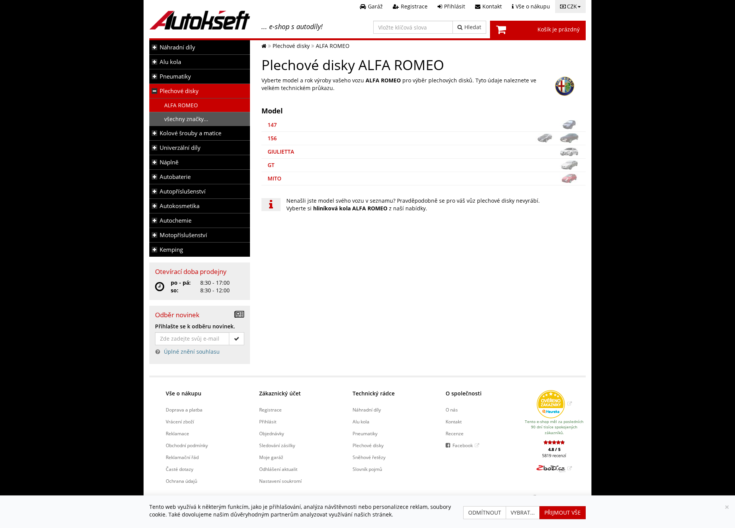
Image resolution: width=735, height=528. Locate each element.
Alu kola (170, 62)
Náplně (169, 162)
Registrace (270, 410)
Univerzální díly (180, 148)
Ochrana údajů (181, 481)
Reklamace (177, 433)
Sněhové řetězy (369, 457)
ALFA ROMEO (181, 105)
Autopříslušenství (183, 191)
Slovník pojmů (367, 469)
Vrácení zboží (180, 421)
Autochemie (175, 220)
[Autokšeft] (263, 45)
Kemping (171, 250)
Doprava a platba (184, 410)
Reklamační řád (182, 457)
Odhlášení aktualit (278, 469)
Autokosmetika (179, 206)
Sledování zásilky (277, 445)
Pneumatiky (175, 76)
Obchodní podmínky (187, 445)
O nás (452, 410)
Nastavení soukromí (280, 481)
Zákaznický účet (280, 393)
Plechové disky (179, 91)
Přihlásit (267, 421)
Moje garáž (271, 457)
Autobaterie (175, 177)
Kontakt (454, 421)
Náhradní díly (177, 47)
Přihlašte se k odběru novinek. (195, 326)
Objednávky (271, 433)
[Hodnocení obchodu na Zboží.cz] (554, 468)
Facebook (462, 445)
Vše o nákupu (183, 393)
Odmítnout (484, 512)
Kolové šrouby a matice (190, 133)
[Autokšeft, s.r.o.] (199, 20)
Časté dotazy (179, 469)
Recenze (455, 433)
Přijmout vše (562, 512)
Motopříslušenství (183, 235)
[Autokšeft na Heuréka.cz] (554, 403)
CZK (572, 6)
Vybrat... (523, 512)
